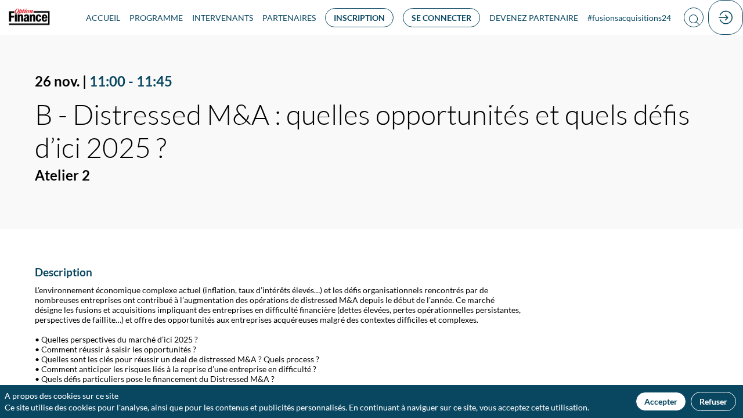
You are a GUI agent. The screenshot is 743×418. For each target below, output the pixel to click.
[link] (103, 17)
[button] (359, 17)
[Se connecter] (725, 17)
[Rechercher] (694, 17)
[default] (533, 17)
